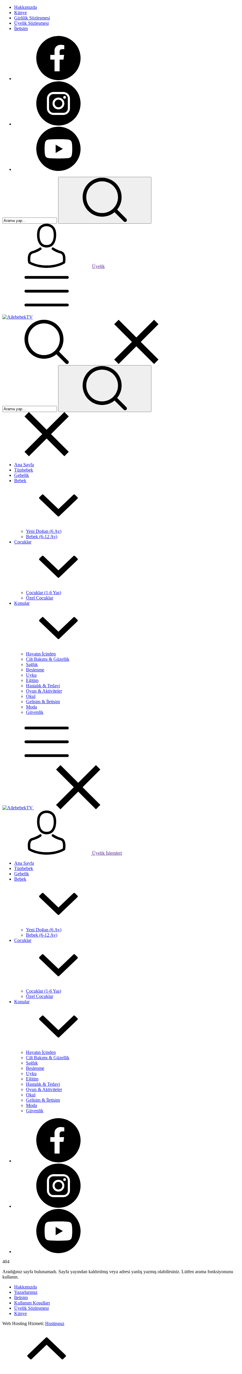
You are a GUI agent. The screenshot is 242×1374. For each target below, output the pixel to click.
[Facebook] (58, 78)
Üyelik (98, 266)
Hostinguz (54, 1323)
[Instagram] (58, 123)
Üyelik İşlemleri (106, 853)
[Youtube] (58, 169)
